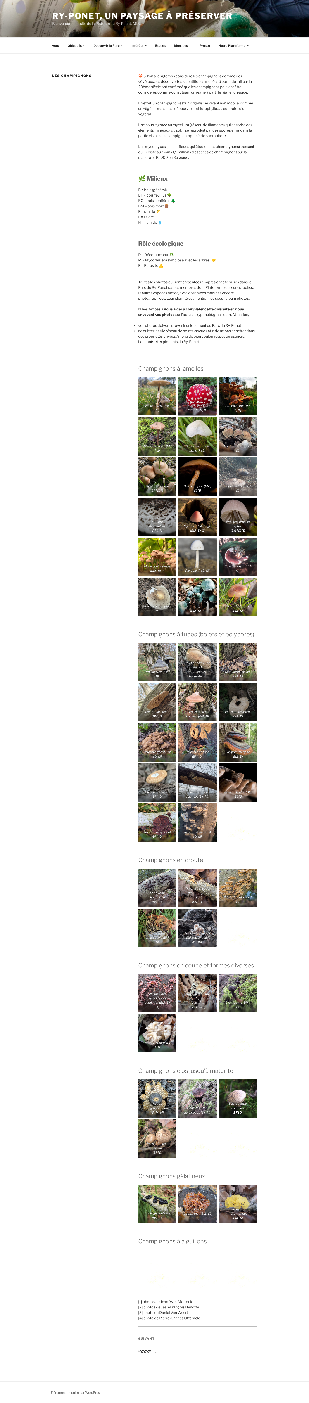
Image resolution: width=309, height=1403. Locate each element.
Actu (55, 45)
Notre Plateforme (232, 45)
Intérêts (137, 45)
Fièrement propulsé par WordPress (76, 1392)
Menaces (181, 45)
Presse (205, 45)
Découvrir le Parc (106, 45)
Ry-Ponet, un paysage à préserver (142, 16)
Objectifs (75, 45)
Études (160, 45)
